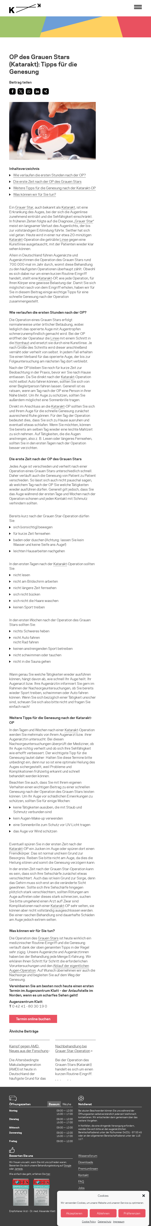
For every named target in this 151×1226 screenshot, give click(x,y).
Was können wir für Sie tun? (34, 194)
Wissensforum (87, 1156)
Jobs (81, 1188)
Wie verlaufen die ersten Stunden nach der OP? (49, 175)
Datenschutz (104, 1221)
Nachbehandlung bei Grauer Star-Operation (72, 1048)
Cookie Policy (89, 1221)
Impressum (118, 1221)
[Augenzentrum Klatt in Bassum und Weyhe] (25, 8)
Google (67, 1165)
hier (48, 1173)
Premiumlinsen (88, 1168)
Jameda (19, 1168)
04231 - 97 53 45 (132, 1132)
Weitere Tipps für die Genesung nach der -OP (54, 188)
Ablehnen (103, 1213)
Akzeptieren (74, 1213)
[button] (143, 1195)
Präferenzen (132, 1213)
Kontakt (83, 1175)
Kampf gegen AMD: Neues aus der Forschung (28, 1048)
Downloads (85, 1162)
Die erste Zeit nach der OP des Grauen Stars (47, 181)
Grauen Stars (48, 938)
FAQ (81, 1181)
